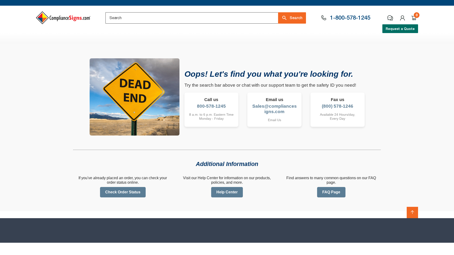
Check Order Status (122, 192)
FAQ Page (331, 192)
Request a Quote (400, 29)
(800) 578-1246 (337, 106)
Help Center (227, 192)
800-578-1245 (211, 106)
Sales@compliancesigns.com (274, 109)
